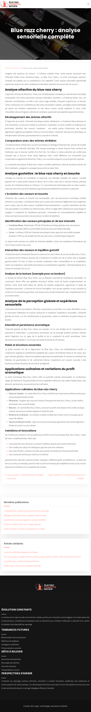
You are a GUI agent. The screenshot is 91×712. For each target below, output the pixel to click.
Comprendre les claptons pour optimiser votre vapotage (26, 511)
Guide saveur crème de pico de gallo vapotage (22, 565)
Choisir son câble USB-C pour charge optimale (22, 524)
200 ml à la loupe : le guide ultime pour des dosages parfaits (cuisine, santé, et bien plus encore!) (42, 556)
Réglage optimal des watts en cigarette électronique (25, 515)
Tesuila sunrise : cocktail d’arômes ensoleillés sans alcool (25, 477)
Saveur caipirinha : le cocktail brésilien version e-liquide (66, 477)
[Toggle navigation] (88, 4)
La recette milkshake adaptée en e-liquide (21, 552)
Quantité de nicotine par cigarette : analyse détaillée (25, 520)
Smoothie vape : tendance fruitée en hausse (21, 561)
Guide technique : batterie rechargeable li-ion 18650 (24, 529)
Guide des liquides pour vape (14, 68)
